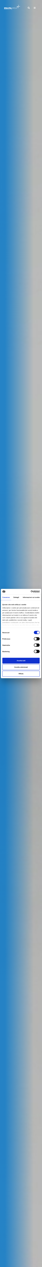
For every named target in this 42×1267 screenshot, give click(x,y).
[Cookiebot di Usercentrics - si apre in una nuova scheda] (31, 591)
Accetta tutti (21, 660)
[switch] (37, 638)
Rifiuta (21, 674)
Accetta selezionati (21, 667)
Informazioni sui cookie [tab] (31, 597)
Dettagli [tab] (16, 597)
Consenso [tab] (6, 597)
